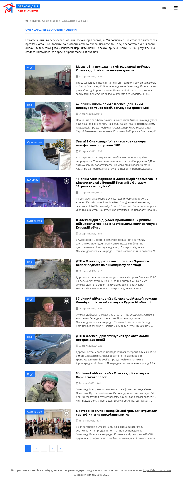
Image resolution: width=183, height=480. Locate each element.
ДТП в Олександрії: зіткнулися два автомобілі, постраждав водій (113, 338)
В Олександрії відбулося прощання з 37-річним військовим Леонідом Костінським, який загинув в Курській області (116, 223)
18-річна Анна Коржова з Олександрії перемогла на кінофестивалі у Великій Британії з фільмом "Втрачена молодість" (116, 182)
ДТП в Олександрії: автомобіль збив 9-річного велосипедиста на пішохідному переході (112, 263)
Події (30, 67)
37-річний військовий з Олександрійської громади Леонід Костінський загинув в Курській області (116, 300)
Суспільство (34, 142)
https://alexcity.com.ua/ (157, 470)
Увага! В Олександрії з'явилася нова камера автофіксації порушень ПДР (111, 143)
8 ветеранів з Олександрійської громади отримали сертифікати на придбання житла (116, 412)
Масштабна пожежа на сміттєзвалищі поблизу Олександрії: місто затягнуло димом (113, 68)
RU (164, 7)
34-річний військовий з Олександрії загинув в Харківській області (112, 375)
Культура (32, 179)
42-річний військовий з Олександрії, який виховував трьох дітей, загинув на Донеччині (112, 106)
